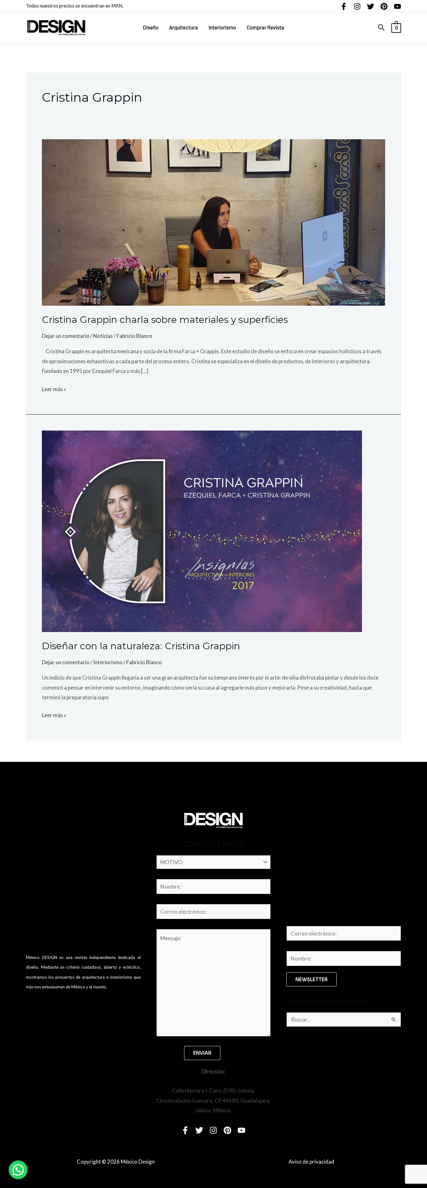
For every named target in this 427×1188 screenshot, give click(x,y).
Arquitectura (183, 27)
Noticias (103, 336)
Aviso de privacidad (311, 1161)
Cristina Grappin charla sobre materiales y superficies (165, 319)
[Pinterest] (384, 6)
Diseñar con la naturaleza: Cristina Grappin (141, 646)
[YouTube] (397, 6)
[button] (381, 28)
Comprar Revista (265, 27)
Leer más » (54, 388)
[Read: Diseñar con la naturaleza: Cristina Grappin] (202, 530)
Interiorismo (222, 27)
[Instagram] (357, 6)
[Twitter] (370, 6)
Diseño (150, 27)
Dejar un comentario (65, 336)
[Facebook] (343, 6)
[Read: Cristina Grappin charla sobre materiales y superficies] (213, 221)
